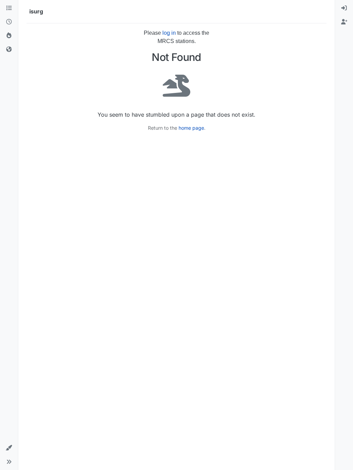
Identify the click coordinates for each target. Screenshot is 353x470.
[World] (9, 49)
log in (169, 33)
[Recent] (9, 22)
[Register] (344, 22)
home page (191, 128)
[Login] (344, 8)
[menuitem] (344, 8)
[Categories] (9, 8)
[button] (9, 447)
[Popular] (9, 35)
